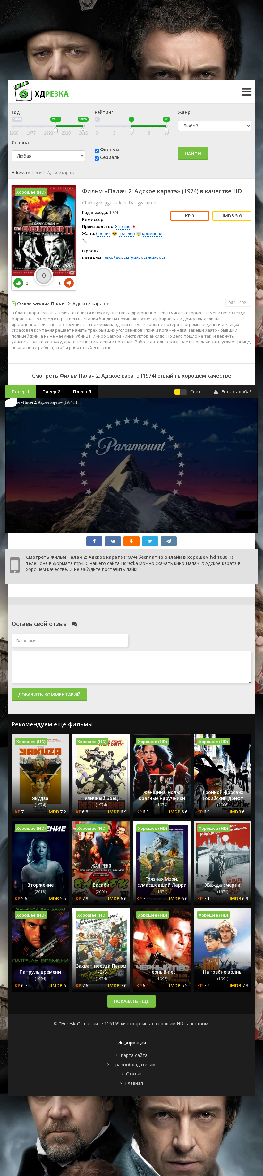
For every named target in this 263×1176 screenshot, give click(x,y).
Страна (20, 142)
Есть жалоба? (236, 392)
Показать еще (131, 1001)
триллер (126, 233)
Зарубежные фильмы (125, 258)
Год (16, 112)
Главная (134, 1083)
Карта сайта (134, 1055)
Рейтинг (104, 112)
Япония (122, 226)
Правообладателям (134, 1064)
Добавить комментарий (49, 694)
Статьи (134, 1074)
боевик (103, 233)
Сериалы (110, 157)
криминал (152, 233)
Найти (193, 154)
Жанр (184, 112)
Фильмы (109, 149)
